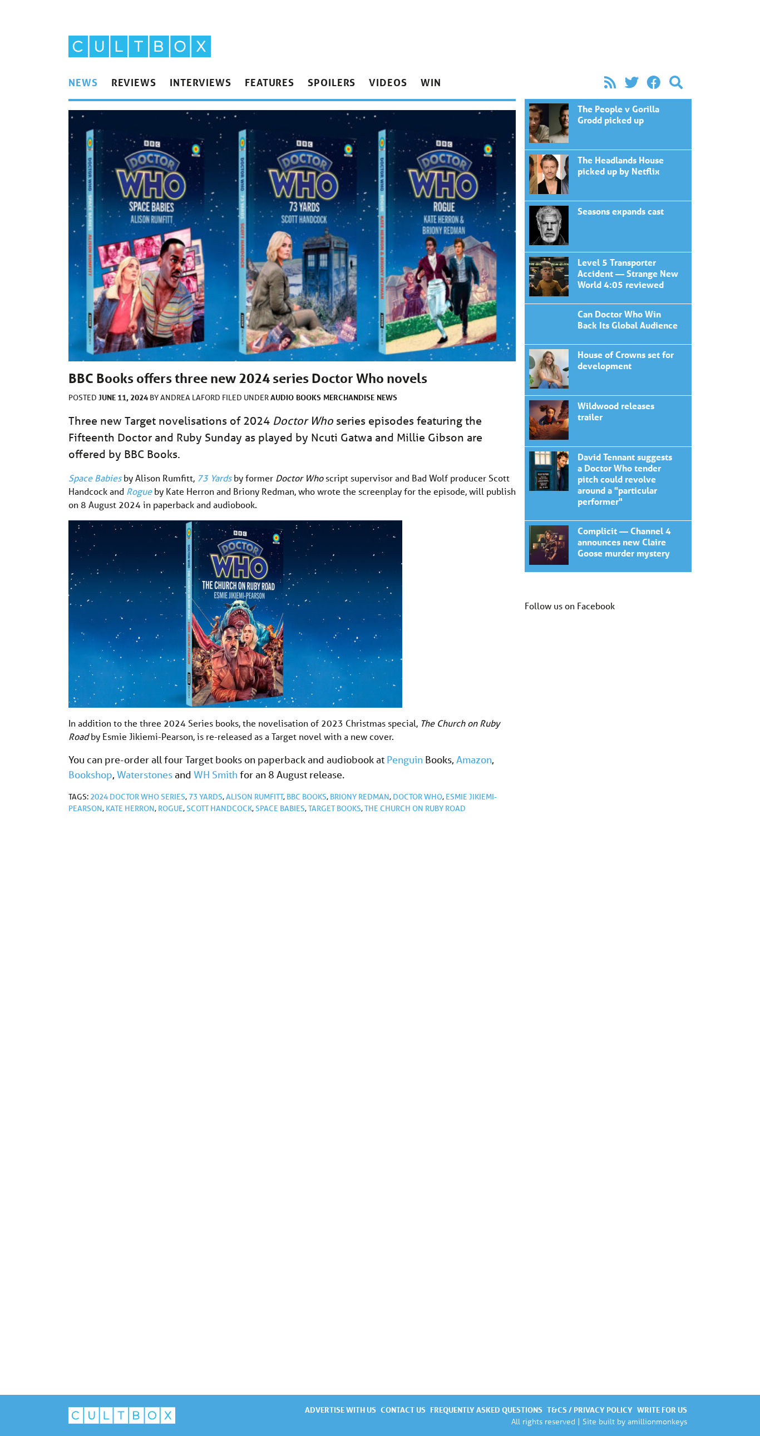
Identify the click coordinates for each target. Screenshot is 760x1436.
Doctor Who (417, 797)
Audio (282, 397)
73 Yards (206, 797)
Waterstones (144, 774)
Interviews (200, 82)
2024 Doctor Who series (137, 797)
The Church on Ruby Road (415, 808)
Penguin (405, 759)
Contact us (403, 1409)
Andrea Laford (191, 397)
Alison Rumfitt (254, 797)
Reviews (133, 82)
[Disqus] (292, 971)
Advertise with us (340, 1409)
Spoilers (332, 82)
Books (308, 397)
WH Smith (216, 774)
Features (269, 82)
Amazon (474, 759)
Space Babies (280, 808)
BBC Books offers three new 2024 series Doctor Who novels (608, 124)
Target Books (334, 808)
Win (431, 82)
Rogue (170, 808)
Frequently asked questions (486, 1409)
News (83, 82)
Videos (388, 82)
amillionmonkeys (657, 1421)
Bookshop (90, 774)
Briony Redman (359, 797)
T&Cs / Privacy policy (590, 1409)
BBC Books (307, 797)
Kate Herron (130, 808)
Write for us (662, 1409)
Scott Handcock (219, 808)
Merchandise (348, 397)
